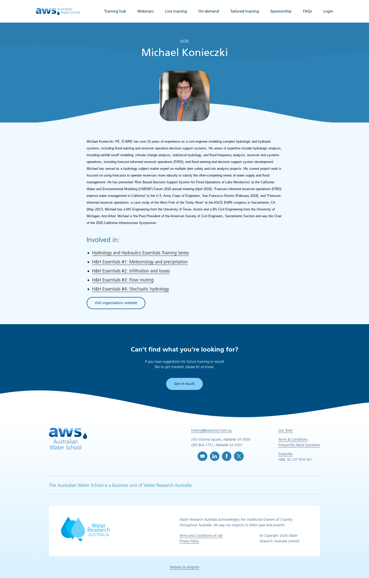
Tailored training (244, 11)
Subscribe (285, 454)
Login (328, 11)
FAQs (307, 11)
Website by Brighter (185, 567)
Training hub (115, 11)
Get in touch (184, 383)
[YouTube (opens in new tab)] (202, 456)
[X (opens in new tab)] (238, 456)
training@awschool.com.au (211, 430)
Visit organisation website (116, 304)
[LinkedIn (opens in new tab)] (214, 456)
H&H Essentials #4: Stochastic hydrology (130, 289)
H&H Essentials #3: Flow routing (123, 280)
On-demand (208, 11)
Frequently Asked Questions (299, 445)
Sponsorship (280, 11)
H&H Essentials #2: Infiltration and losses (131, 271)
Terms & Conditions (293, 439)
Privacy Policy (189, 541)
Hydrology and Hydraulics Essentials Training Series (140, 253)
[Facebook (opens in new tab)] (226, 456)
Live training (176, 11)
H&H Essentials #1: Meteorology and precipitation (140, 262)
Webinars (145, 11)
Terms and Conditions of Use (201, 535)
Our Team (285, 430)
